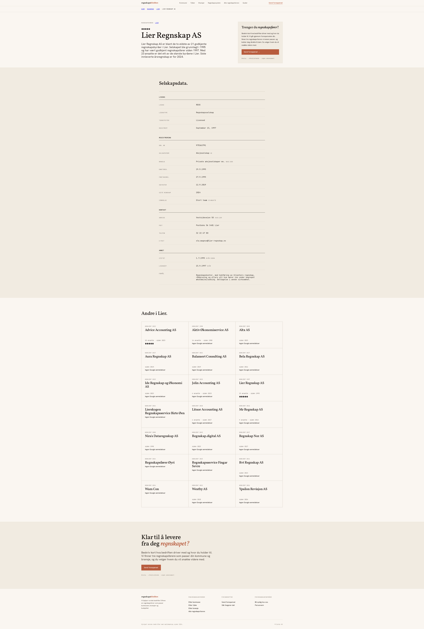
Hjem (143, 9)
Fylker (193, 3)
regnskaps (149, 3)
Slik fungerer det (228, 605)
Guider (245, 3)
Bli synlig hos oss (261, 602)
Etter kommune (194, 602)
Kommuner (183, 3)
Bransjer (201, 3)
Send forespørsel (276, 3)
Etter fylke (192, 605)
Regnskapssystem (214, 3)
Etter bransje (193, 608)
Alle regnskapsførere (231, 3)
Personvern (259, 605)
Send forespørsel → (252, 52)
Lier (158, 9)
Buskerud (150, 9)
